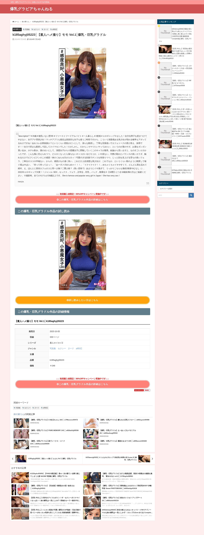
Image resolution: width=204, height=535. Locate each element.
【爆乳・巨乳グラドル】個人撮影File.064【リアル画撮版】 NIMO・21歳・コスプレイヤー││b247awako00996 (182, 132)
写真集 (27, 29)
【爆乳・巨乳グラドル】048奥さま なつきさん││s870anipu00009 (181, 83)
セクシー (37, 29)
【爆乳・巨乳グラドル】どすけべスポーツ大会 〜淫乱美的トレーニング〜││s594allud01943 (182, 69)
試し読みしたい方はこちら (83, 300)
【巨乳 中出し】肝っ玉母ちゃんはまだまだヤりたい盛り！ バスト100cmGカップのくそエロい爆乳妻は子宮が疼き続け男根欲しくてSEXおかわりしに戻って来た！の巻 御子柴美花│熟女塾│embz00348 (175, 115)
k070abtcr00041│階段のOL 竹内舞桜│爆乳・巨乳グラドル (182, 171)
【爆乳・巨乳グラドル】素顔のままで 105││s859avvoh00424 (182, 158)
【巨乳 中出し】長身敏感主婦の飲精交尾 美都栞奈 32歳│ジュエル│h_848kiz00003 (182, 146)
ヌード (46, 29)
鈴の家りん (17, 29)
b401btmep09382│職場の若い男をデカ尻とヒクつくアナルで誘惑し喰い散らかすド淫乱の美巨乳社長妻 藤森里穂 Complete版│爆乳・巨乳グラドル (175, 35)
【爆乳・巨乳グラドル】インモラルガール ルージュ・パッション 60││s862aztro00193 (182, 97)
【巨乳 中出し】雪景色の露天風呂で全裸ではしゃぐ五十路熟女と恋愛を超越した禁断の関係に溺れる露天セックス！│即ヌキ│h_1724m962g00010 (175, 53)
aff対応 (54, 29)
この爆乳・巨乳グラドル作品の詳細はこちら (83, 199)
